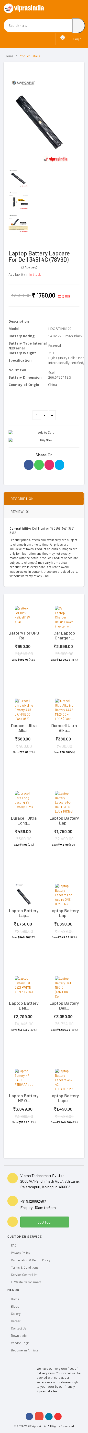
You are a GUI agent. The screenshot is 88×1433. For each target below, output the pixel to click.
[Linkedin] (49, 1416)
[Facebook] (29, 1416)
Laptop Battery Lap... (64, 820)
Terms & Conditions (25, 1267)
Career (16, 1321)
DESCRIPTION (22, 498)
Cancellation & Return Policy (30, 1260)
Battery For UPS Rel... (24, 635)
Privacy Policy (20, 1253)
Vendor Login (20, 1343)
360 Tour (45, 1222)
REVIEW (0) (20, 511)
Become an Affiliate (24, 1350)
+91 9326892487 (33, 1201)
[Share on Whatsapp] (39, 465)
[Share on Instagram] (49, 465)
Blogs (15, 1306)
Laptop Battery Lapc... (64, 1098)
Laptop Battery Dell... (24, 1005)
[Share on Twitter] (59, 465)
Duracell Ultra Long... (24, 820)
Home (9, 56)
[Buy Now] (44, 440)
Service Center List (24, 1275)
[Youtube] (58, 1416)
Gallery (16, 1314)
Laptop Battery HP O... (24, 1098)
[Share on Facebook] (28, 465)
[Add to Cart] (44, 432)
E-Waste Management (26, 1282)
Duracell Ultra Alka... (24, 728)
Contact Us (18, 1328)
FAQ (14, 1245)
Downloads (19, 1336)
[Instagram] (39, 1416)
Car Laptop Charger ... (64, 635)
